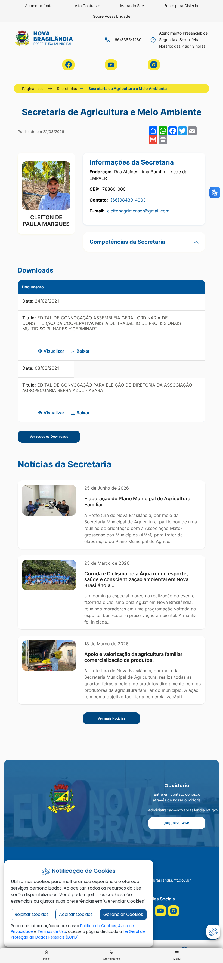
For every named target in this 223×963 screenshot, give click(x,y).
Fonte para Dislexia (181, 5)
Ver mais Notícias (111, 718)
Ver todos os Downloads (49, 436)
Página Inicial (33, 88)
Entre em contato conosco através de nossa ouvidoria (177, 797)
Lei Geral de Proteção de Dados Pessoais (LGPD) (78, 934)
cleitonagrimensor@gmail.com (138, 211)
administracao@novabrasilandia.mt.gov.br (176, 810)
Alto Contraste (87, 5)
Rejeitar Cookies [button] (31, 914)
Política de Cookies (98, 925)
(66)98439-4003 (128, 200)
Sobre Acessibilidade (111, 16)
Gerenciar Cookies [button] (123, 914)
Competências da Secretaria (127, 242)
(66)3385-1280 (127, 39)
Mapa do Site (132, 5)
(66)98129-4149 (176, 823)
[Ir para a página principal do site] (62, 798)
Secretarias (67, 88)
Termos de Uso (52, 931)
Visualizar (53, 351)
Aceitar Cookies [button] (76, 914)
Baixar (82, 351)
